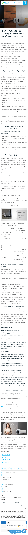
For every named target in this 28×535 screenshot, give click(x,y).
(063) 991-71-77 (7, 482)
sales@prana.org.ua (8, 484)
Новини (3, 499)
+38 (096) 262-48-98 (8, 486)
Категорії (16, 502)
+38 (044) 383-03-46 (8, 475)
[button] (26, 509)
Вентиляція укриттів (6, 505)
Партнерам (4, 495)
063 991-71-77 (6, 462)
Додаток (3, 502)
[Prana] (5, 3)
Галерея (3, 497)
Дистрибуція (17, 497)
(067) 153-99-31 (7, 477)
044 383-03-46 (6, 455)
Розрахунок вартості (25, 3)
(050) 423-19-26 (7, 479)
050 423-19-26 (6, 460)
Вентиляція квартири (19, 505)
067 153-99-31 (6, 457)
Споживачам (17, 495)
